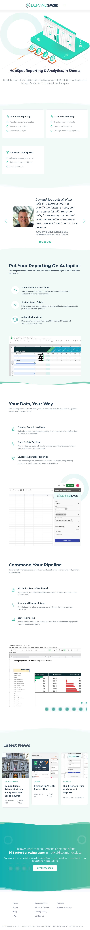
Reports (60, 903)
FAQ (14, 916)
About (15, 907)
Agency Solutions (64, 907)
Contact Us (39, 916)
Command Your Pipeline (21, 152)
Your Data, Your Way (64, 116)
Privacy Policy (41, 912)
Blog (15, 912)
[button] (64, 5)
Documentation (41, 903)
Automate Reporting (20, 116)
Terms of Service (42, 907)
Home (15, 903)
